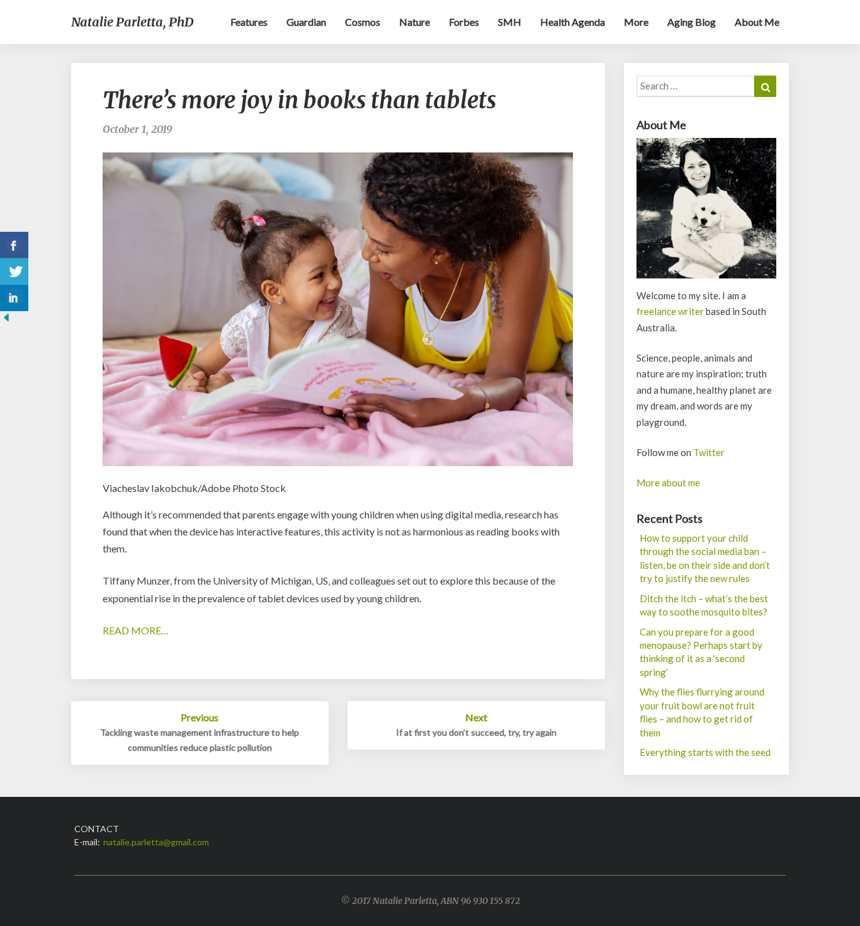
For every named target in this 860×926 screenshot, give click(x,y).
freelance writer (670, 311)
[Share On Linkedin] (14, 298)
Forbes (464, 22)
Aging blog (691, 22)
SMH (509, 22)
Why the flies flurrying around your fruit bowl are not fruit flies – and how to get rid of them (702, 712)
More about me (668, 482)
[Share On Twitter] (14, 271)
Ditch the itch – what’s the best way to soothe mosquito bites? (704, 605)
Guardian (306, 22)
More (636, 22)
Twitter (709, 452)
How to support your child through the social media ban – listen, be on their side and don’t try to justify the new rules (705, 558)
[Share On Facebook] (14, 245)
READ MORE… (136, 630)
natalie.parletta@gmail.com (156, 842)
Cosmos (362, 22)
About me (757, 22)
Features (249, 22)
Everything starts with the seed (705, 752)
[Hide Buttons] (6, 321)
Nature (414, 22)
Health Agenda (572, 22)
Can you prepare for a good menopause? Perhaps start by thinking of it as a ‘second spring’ (701, 652)
